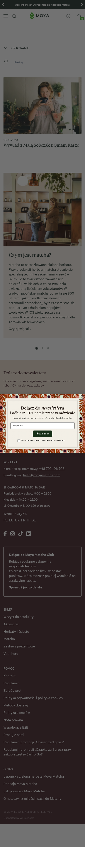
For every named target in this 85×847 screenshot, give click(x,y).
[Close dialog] (82, 397)
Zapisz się (42, 433)
